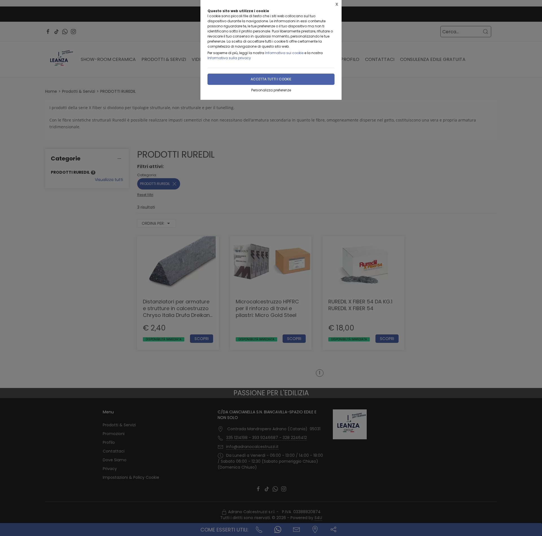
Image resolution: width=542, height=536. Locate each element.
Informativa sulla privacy (229, 58)
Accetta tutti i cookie (271, 79)
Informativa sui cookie (284, 52)
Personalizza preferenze (271, 90)
